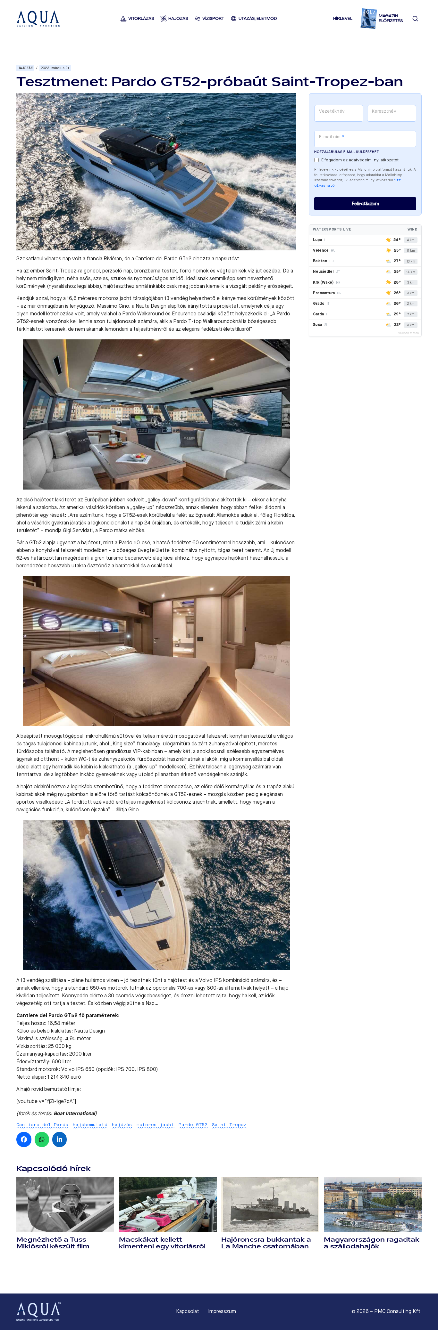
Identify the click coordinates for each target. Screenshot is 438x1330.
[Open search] (415, 18)
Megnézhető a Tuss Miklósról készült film (52, 1243)
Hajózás (25, 68)
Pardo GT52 (193, 1124)
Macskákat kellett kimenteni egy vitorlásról (162, 1243)
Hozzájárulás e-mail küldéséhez (346, 152)
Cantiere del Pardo (42, 1124)
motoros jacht (155, 1124)
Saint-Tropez (229, 1124)
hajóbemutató (90, 1124)
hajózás (122, 1124)
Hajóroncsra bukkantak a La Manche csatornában (266, 1243)
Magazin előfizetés (391, 18)
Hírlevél (342, 18)
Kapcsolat (187, 1311)
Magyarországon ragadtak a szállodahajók (371, 1243)
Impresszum (222, 1311)
